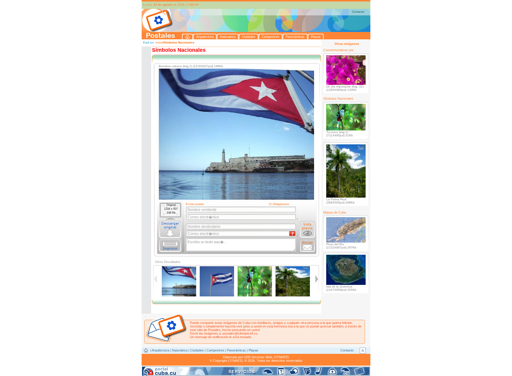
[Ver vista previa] (307, 229)
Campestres (215, 350)
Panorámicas (236, 350)
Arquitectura (160, 350)
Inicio (159, 42)
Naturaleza (180, 350)
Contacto (358, 11)
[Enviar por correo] (307, 246)
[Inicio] (187, 36)
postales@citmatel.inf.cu (240, 333)
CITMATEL (281, 357)
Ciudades (197, 350)
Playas (253, 350)
